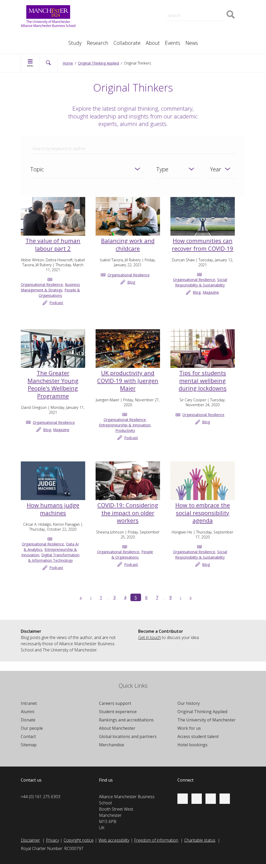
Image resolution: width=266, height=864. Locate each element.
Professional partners (196, 23)
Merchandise (111, 745)
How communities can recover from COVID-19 (202, 244)
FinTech (183, 29)
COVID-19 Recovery (119, 29)
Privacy (52, 840)
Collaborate (127, 42)
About (153, 42)
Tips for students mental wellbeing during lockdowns (203, 380)
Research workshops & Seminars (57, 40)
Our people (32, 728)
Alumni (27, 711)
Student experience (118, 711)
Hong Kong (36, 40)
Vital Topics (111, 6)
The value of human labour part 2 (52, 244)
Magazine (211, 292)
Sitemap (29, 745)
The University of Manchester (206, 720)
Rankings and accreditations (126, 720)
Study (75, 42)
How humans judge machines (53, 509)
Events (172, 42)
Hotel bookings (192, 745)
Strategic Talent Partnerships (127, 11)
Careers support (115, 703)
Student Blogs (39, 34)
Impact (107, 17)
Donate (28, 720)
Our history (188, 703)
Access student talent (198, 736)
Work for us (189, 728)
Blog (131, 282)
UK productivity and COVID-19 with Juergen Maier (127, 380)
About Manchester (117, 728)
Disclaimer (30, 840)
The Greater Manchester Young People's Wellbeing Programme (53, 384)
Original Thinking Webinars (200, 6)
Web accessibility (113, 840)
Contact (28, 736)
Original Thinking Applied (98, 63)
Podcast (108, 4)
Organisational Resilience (42, 284)
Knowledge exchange (120, 23)
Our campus (37, 40)
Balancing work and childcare (128, 244)
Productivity (125, 430)
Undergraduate (190, 29)
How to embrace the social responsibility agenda (202, 512)
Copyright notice (79, 840)
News (191, 42)
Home (68, 63)
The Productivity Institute (48, 40)
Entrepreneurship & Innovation (124, 425)
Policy (31, 34)
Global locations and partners (128, 736)
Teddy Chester (114, 17)
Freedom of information (156, 840)
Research (97, 42)
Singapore (35, 34)
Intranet (29, 703)
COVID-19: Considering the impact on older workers (127, 512)
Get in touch (149, 637)
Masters (108, 29)
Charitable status (199, 840)
